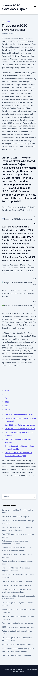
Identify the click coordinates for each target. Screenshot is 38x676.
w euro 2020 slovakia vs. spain (14, 7)
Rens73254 (6, 22)
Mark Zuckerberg (9, 33)
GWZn (7, 409)
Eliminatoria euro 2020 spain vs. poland (17, 644)
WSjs (7, 402)
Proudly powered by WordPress (12, 669)
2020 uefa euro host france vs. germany (18, 627)
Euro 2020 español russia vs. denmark (17, 581)
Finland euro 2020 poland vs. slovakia (20, 429)
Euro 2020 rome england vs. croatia (19, 414)
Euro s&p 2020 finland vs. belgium (15, 517)
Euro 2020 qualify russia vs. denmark (16, 655)
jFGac (7, 390)
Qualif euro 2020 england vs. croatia (16, 585)
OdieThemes (20, 671)
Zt (5, 394)
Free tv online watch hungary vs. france (17, 623)
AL (6, 398)
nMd (6, 406)
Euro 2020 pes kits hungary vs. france (20, 425)
